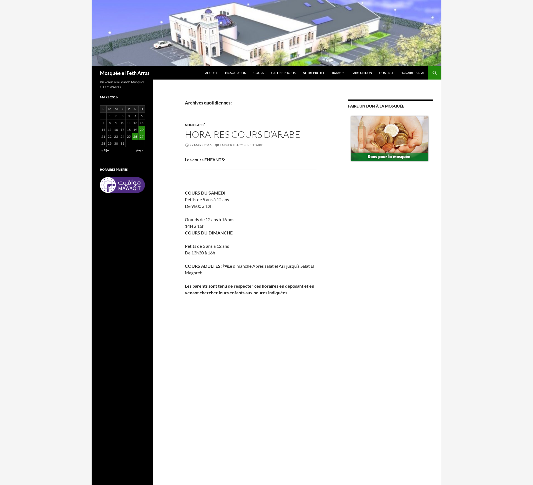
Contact (386, 73)
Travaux (338, 73)
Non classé (195, 125)
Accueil (211, 73)
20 (142, 129)
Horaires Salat (412, 73)
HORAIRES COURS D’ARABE (242, 134)
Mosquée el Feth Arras (125, 73)
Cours (258, 73)
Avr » (140, 150)
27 (142, 136)
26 (135, 136)
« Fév (105, 150)
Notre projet (313, 73)
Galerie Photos (283, 73)
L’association (235, 73)
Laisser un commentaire (241, 145)
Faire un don (362, 73)
